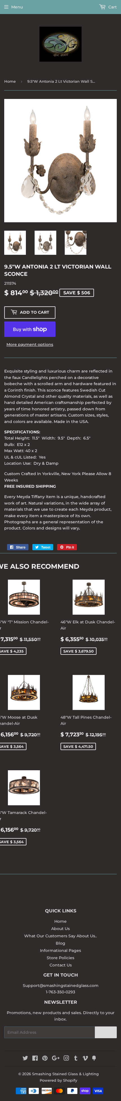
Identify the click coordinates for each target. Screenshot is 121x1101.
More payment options (29, 344)
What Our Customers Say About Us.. (60, 935)
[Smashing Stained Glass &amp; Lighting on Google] (56, 1058)
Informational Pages (60, 950)
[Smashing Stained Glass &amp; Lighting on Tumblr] (76, 1058)
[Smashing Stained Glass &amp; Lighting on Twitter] (25, 1058)
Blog (60, 943)
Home (10, 81)
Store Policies (60, 957)
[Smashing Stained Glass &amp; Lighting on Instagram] (66, 1058)
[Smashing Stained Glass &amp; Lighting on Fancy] (94, 1058)
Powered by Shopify (58, 1080)
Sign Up (105, 1032)
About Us (60, 928)
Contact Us (61, 965)
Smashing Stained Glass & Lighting (65, 1074)
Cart (112, 7)
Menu (17, 7)
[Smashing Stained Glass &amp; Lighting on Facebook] (35, 1058)
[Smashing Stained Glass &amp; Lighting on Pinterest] (45, 1058)
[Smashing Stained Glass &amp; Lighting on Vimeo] (85, 1058)
